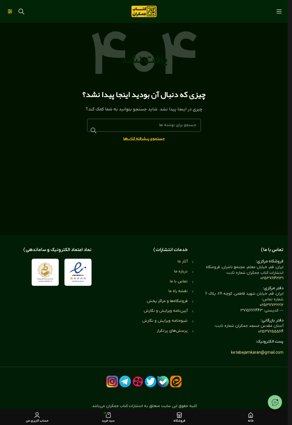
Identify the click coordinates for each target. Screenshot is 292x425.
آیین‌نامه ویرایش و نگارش (166, 310)
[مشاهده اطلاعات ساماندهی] (45, 272)
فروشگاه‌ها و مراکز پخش (167, 301)
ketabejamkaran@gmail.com (257, 352)
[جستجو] (21, 11)
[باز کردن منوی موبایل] (279, 11)
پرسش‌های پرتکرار (172, 330)
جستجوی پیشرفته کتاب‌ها (144, 138)
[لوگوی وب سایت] (144, 11)
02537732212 (271, 305)
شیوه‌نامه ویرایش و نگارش (165, 320)
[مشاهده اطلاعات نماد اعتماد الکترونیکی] (78, 272)
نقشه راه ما (178, 291)
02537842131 (271, 278)
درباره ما (181, 271)
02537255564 (270, 331)
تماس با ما (179, 281)
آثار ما (183, 261)
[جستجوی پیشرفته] (10, 11)
